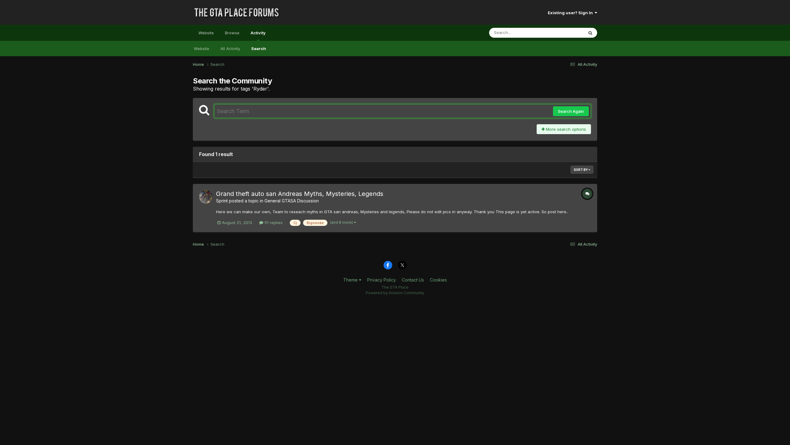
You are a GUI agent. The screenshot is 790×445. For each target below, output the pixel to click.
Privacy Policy (381, 279)
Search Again (571, 111)
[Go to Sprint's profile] (206, 197)
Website (206, 32)
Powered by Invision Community (395, 292)
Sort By (581, 170)
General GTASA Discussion (291, 200)
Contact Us (413, 279)
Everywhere (564, 32)
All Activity (230, 48)
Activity (258, 32)
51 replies (273, 222)
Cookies (438, 279)
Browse (232, 32)
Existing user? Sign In (571, 12)
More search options (565, 129)
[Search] (590, 33)
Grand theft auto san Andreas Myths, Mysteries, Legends (299, 193)
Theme (351, 279)
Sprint (222, 200)
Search (258, 48)
